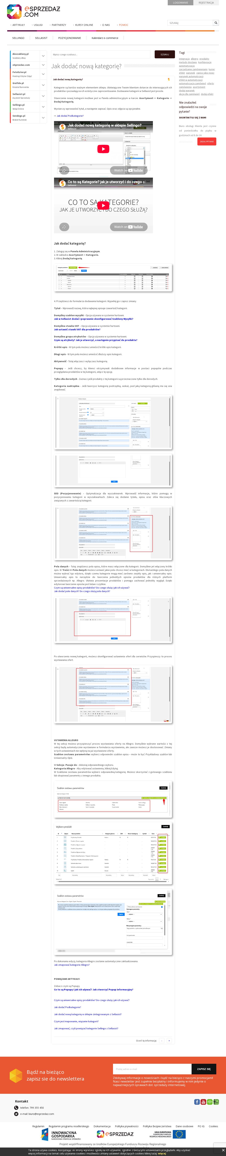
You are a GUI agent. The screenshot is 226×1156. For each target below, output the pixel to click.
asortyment (199, 87)
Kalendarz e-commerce (105, 38)
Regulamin (38, 1126)
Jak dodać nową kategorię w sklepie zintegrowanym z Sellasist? (88, 1014)
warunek (190, 72)
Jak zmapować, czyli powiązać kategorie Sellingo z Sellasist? (86, 1028)
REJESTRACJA (206, 2)
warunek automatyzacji (191, 76)
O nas (106, 25)
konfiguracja (204, 62)
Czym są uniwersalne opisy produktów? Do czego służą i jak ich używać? (92, 587)
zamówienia (185, 87)
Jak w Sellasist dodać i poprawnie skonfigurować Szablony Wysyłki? (93, 318)
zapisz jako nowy (205, 72)
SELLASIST (41, 38)
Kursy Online (84, 25)
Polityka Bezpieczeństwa (157, 1126)
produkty (204, 58)
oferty (210, 83)
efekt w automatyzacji (191, 79)
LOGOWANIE (180, 2)
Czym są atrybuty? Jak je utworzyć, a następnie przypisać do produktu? (95, 340)
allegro (194, 58)
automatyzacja (187, 65)
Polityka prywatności (126, 1126)
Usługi (38, 25)
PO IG (201, 1126)
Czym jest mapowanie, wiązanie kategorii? (76, 1021)
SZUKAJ (165, 54)
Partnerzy (59, 25)
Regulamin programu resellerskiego (69, 1126)
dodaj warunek (187, 90)
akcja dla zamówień (189, 94)
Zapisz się (204, 1069)
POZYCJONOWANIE (69, 38)
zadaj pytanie (207, 141)
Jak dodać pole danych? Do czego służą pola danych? (82, 591)
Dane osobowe (184, 1126)
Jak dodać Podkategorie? (70, 115)
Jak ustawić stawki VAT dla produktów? (77, 329)
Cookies (213, 1126)
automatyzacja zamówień (192, 83)
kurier (212, 69)
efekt (182, 72)
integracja (184, 58)
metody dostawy (188, 62)
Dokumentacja (102, 1126)
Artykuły (19, 25)
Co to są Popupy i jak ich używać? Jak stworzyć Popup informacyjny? (93, 989)
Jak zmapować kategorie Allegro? (72, 964)
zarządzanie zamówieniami (193, 69)
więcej (162, 1153)
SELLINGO (18, 38)
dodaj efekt (207, 94)
